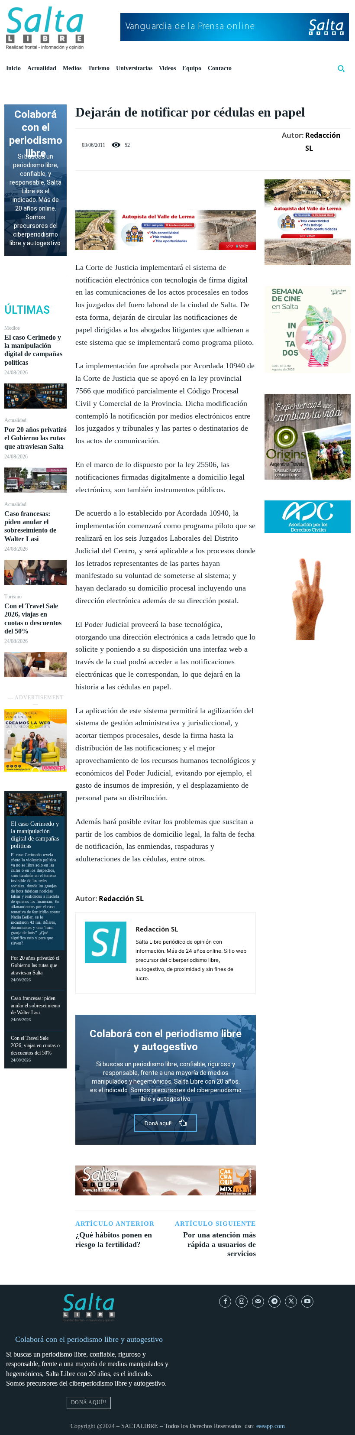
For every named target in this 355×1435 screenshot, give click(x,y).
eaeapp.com (270, 1426)
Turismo (13, 597)
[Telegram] (274, 1301)
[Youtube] (307, 1301)
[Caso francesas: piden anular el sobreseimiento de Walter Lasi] (35, 572)
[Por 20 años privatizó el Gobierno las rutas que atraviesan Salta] (35, 480)
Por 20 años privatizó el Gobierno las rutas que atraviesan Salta (35, 438)
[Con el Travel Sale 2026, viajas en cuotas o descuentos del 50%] (35, 664)
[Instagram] (242, 1301)
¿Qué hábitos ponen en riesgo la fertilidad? (113, 1239)
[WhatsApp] (195, 188)
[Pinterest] (175, 188)
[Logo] (45, 28)
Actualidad (15, 420)
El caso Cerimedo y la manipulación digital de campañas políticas (33, 350)
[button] (341, 68)
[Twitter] (156, 188)
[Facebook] (136, 188)
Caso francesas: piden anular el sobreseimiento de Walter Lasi (30, 526)
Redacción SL (323, 141)
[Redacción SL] (105, 953)
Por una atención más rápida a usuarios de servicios (219, 1244)
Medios (12, 328)
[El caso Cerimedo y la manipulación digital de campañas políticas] (35, 396)
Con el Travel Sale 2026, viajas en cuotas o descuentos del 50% (35, 1045)
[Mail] (258, 1301)
